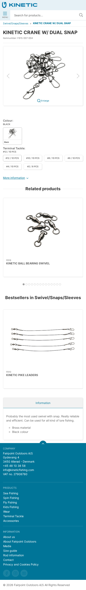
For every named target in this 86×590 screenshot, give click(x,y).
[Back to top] (43, 444)
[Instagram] (15, 573)
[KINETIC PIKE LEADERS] (43, 340)
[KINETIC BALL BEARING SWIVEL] (43, 228)
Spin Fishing (11, 497)
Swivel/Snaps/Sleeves (15, 23)
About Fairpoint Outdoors (19, 541)
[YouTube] (24, 573)
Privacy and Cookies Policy (21, 564)
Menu (5, 17)
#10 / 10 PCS (32, 158)
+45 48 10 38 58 (14, 465)
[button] (43, 75)
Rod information (13, 555)
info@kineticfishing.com (18, 470)
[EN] (19, 5)
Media (7, 546)
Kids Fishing (11, 507)
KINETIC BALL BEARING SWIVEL (28, 263)
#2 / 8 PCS (32, 166)
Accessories (11, 520)
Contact (8, 559)
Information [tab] (43, 403)
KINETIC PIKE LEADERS (22, 375)
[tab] (24, 284)
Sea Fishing (10, 493)
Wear (6, 511)
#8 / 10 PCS (53, 158)
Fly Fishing (10, 502)
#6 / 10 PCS (74, 158)
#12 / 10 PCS (12, 158)
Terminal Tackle (13, 516)
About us (9, 537)
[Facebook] (6, 573)
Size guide (10, 550)
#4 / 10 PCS (12, 166)
